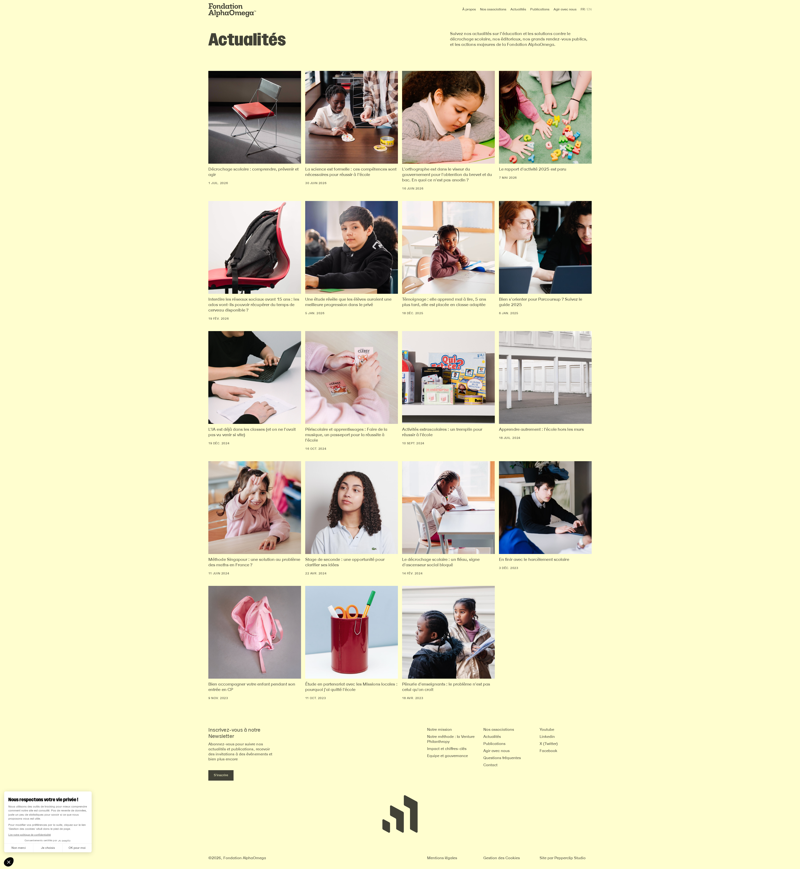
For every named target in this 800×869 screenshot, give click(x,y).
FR (583, 9)
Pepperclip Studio (570, 858)
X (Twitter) (549, 744)
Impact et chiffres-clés (446, 749)
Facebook (548, 751)
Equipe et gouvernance (447, 756)
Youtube (547, 729)
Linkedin (547, 736)
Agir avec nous (496, 751)
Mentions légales (442, 858)
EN (589, 9)
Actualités (518, 9)
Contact (490, 765)
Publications (539, 9)
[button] (469, 9)
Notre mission (439, 729)
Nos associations (498, 729)
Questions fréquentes (502, 758)
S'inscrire (221, 775)
